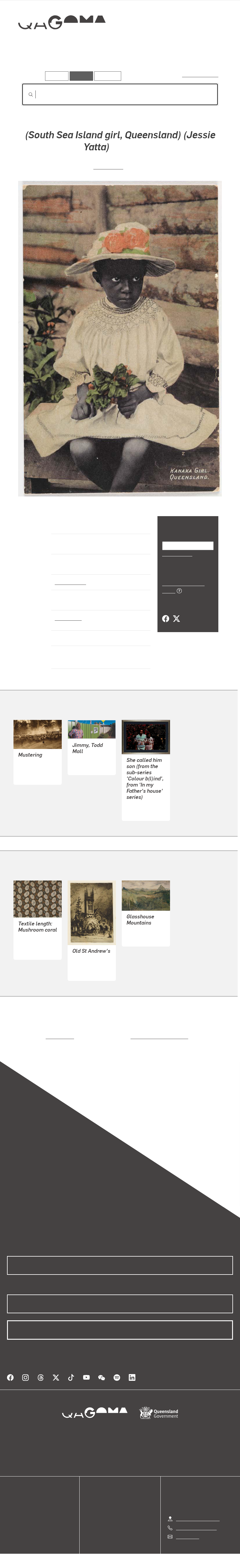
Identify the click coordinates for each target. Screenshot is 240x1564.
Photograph (67, 618)
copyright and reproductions (134, 1036)
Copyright (134, 1555)
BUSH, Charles (141, 931)
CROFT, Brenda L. (144, 805)
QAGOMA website (25, 1503)
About (13, 1524)
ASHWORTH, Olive (37, 944)
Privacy (106, 1555)
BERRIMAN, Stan (35, 769)
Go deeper (84, 63)
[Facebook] (165, 612)
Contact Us (187, 1529)
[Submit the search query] (26, 94)
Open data (17, 1496)
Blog (11, 1517)
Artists (58, 63)
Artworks (32, 63)
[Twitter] (176, 612)
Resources (106, 76)
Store (12, 1510)
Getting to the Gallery (198, 1512)
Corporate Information (175, 1555)
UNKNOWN (108, 166)
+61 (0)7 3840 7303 (196, 1521)
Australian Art (70, 582)
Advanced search (200, 75)
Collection (57, 41)
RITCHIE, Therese (90, 760)
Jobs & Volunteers (70, 1555)
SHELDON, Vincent (91, 965)
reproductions (36, 1036)
